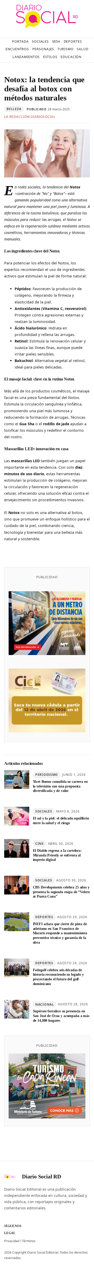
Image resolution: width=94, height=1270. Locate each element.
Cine (39, 843)
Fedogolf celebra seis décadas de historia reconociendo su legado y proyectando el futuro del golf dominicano (58, 977)
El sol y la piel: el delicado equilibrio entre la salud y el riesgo (61, 820)
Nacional (44, 1004)
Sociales (43, 811)
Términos (29, 1241)
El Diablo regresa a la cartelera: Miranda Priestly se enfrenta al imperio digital (57, 855)
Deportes (44, 917)
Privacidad (11, 1241)
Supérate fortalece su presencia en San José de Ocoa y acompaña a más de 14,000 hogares (61, 1016)
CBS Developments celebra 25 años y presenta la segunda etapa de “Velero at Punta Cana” (61, 892)
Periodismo (46, 774)
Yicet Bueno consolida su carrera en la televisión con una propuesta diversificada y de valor (60, 786)
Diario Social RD (41, 1176)
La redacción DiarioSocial (29, 117)
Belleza (14, 109)
